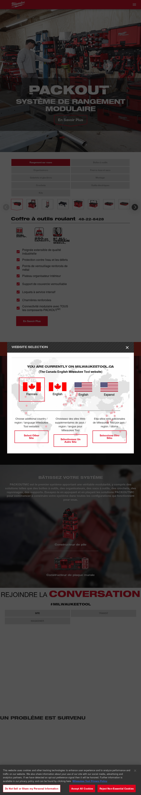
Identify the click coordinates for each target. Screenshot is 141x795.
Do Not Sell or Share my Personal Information (31, 787)
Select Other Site (31, 436)
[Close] (135, 770)
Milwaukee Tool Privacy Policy (90, 780)
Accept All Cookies (82, 787)
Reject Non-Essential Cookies (117, 787)
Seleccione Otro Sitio (110, 436)
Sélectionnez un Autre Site (70, 440)
